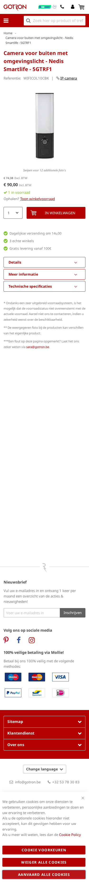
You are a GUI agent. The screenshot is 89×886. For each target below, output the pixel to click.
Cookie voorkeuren (44, 850)
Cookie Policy (70, 834)
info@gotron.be (28, 782)
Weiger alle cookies (44, 862)
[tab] (44, 262)
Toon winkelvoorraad (37, 198)
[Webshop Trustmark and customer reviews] (47, 6)
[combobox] (54, 20)
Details (15, 262)
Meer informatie (23, 274)
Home (8, 33)
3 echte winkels (21, 241)
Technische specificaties (30, 286)
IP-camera (68, 78)
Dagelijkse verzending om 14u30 (35, 233)
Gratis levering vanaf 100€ (30, 248)
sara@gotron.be (37, 347)
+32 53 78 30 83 (66, 782)
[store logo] (15, 7)
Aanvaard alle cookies (44, 874)
